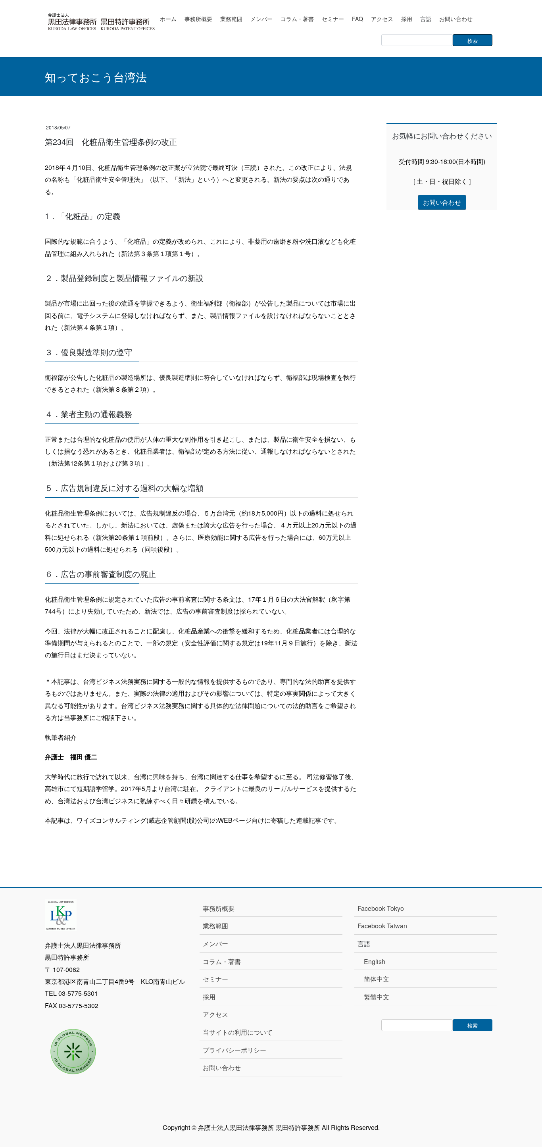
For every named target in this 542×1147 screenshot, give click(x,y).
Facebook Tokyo (383, 908)
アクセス (215, 1014)
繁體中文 (376, 996)
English (374, 961)
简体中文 (376, 978)
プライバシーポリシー (234, 1050)
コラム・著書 (222, 961)
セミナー (215, 978)
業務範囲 (215, 925)
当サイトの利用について (238, 1032)
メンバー (215, 943)
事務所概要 (218, 908)
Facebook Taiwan (382, 925)
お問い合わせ (222, 1067)
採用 (209, 996)
